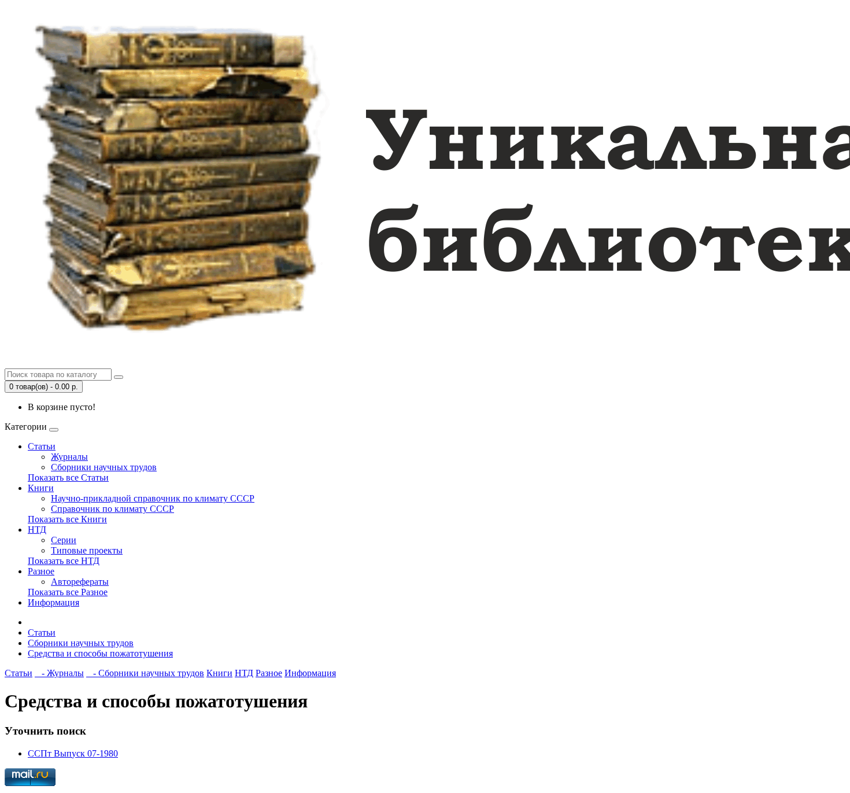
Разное (41, 571)
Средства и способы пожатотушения (100, 653)
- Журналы (59, 673)
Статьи (42, 446)
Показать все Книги (67, 519)
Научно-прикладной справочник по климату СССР (152, 498)
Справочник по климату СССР (112, 509)
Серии (63, 540)
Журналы (69, 457)
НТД (37, 529)
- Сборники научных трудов (145, 673)
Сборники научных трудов (104, 467)
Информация (53, 602)
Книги (41, 488)
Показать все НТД (63, 561)
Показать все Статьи (68, 477)
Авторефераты (80, 582)
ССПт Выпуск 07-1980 (73, 753)
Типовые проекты (87, 550)
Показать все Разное (68, 592)
